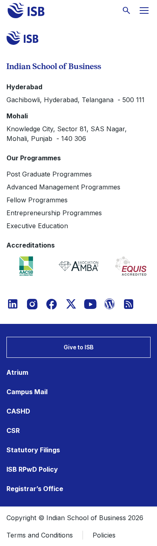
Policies (104, 535)
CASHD (18, 411)
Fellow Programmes (37, 200)
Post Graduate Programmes (49, 174)
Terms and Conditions (39, 535)
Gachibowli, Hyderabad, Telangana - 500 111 (75, 100)
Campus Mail (27, 392)
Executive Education (37, 226)
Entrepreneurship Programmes (54, 213)
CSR (13, 430)
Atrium (17, 372)
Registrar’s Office (34, 489)
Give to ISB (78, 347)
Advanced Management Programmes (63, 187)
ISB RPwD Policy (32, 469)
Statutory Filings (33, 450)
